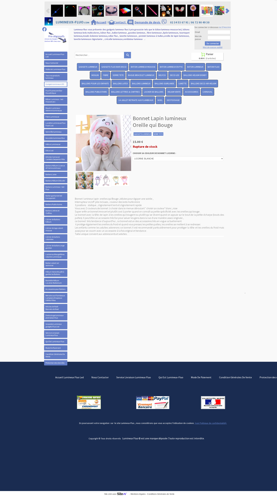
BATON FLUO (213, 66)
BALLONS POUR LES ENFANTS (95, 83)
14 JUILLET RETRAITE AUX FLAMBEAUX (135, 100)
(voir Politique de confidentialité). (210, 423)
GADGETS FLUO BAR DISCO (113, 66)
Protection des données (55, 363)
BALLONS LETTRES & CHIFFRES (125, 91)
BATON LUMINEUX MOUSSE (143, 66)
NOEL (160, 100)
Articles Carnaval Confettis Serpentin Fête (55, 158)
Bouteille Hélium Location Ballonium (54, 281)
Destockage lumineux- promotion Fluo (55, 316)
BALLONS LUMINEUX (141, 83)
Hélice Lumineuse (53, 144)
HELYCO (162, 75)
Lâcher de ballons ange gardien (55, 246)
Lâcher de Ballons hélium (53, 220)
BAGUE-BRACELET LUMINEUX (141, 75)
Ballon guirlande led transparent (54, 196)
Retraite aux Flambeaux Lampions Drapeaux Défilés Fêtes (55, 298)
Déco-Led (49, 150)
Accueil (101, 22)
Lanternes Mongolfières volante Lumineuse (55, 255)
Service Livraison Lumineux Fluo (52, 334)
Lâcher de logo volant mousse (54, 229)
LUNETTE (183, 83)
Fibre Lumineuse (52, 117)
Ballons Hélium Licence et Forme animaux (55, 166)
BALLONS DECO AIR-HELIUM (203, 83)
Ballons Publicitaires (54, 204)
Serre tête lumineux (53, 132)
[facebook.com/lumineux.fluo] (44, 29)
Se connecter (212, 43)
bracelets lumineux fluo (55, 138)
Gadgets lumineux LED (55, 84)
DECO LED (174, 75)
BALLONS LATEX (120, 83)
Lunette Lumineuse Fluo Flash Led (55, 124)
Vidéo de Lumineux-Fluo (55, 69)
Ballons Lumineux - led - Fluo (55, 188)
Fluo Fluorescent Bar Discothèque (54, 91)
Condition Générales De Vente (55, 355)
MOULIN (95, 75)
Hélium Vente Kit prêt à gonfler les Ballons (55, 273)
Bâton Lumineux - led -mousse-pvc (55, 100)
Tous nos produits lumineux (53, 76)
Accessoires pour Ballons (55, 289)
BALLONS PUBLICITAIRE (96, 91)
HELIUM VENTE (174, 91)
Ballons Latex (51, 174)
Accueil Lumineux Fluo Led (55, 55)
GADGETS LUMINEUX (88, 66)
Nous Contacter (52, 63)
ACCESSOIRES (191, 91)
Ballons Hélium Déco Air (55, 180)
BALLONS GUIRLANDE (164, 83)
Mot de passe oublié (212, 47)
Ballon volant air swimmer (52, 264)
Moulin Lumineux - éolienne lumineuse (54, 109)
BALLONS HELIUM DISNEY (195, 75)
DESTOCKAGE (173, 100)
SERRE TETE (118, 75)
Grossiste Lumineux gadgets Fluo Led (54, 325)
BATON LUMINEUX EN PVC (171, 66)
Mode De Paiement (53, 348)
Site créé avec (110, 494)
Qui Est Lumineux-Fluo (55, 341)
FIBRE (105, 75)
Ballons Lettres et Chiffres (52, 211)
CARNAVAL (207, 91)
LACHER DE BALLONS (153, 91)
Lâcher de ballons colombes (53, 238)
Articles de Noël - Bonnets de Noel (52, 307)
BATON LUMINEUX (195, 66)
